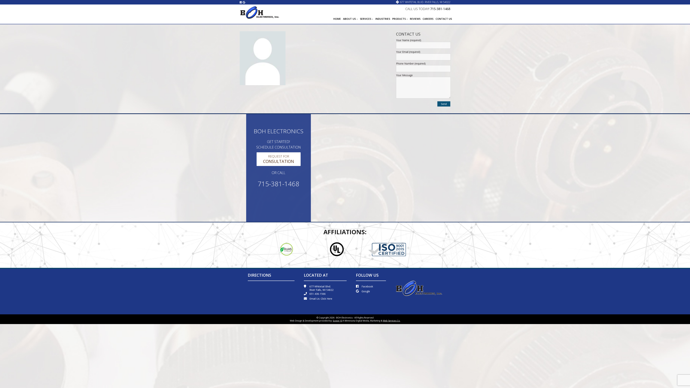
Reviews (415, 18)
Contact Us (444, 18)
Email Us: (320, 298)
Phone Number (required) (411, 63)
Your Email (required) (408, 52)
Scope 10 (337, 320)
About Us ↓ (350, 18)
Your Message (404, 75)
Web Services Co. (391, 320)
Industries (382, 18)
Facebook (367, 286)
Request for (278, 159)
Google (366, 291)
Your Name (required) (408, 40)
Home (337, 18)
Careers (428, 18)
